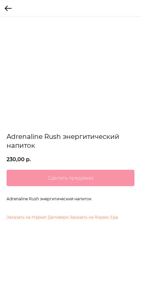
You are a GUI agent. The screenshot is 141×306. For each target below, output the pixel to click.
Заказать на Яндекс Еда (94, 217)
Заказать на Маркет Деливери (38, 217)
